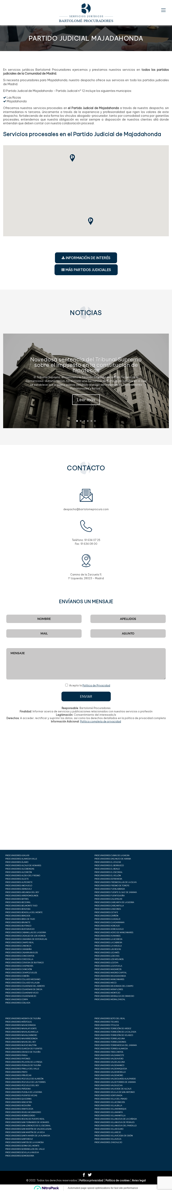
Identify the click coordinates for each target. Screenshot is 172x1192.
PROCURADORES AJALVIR (17, 855)
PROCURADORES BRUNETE (17, 922)
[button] (92, 222)
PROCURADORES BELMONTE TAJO (21, 905)
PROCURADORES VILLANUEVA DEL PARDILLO (115, 1125)
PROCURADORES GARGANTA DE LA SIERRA (114, 902)
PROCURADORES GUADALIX (107, 919)
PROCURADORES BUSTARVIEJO (19, 929)
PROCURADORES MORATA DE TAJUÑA (23, 1018)
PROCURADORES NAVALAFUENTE (21, 1028)
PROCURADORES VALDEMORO (108, 1075)
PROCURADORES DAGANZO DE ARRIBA (112, 859)
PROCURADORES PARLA (16, 1055)
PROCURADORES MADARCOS (107, 969)
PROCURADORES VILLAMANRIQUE (110, 1109)
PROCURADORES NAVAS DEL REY (20, 1042)
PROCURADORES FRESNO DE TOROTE (111, 885)
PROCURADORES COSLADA (17, 1003)
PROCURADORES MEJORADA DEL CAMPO (113, 986)
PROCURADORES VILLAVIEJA (107, 1139)
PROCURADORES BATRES (17, 899)
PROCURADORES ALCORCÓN (18, 872)
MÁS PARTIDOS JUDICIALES (88, 270)
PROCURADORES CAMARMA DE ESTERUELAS (26, 939)
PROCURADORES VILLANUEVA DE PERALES (114, 1122)
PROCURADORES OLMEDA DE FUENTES (23, 1048)
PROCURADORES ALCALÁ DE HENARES (23, 865)
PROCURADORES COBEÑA (17, 976)
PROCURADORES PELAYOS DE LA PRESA (23, 1062)
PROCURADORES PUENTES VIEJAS (21, 1095)
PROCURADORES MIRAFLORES (108, 989)
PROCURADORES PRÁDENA (18, 1089)
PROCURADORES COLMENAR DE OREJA (23, 989)
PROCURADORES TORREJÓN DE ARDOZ (112, 1028)
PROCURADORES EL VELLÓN (107, 875)
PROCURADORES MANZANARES (109, 979)
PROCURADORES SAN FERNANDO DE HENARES (27, 1122)
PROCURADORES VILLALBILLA (108, 1105)
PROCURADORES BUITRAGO (18, 926)
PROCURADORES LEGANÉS (106, 952)
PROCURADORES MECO (105, 982)
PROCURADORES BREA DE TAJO (20, 919)
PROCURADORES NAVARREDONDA (21, 1038)
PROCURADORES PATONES (17, 1058)
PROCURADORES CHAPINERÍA (19, 966)
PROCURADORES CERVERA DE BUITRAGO (24, 962)
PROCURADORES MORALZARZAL (109, 999)
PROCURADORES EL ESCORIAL (108, 872)
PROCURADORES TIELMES (106, 1022)
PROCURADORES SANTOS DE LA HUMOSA (24, 1142)
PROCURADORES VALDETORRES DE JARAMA (115, 1082)
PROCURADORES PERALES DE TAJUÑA (23, 1065)
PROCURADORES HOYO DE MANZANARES (113, 932)
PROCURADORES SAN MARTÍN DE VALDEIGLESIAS (28, 1129)
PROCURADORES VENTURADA (108, 1095)
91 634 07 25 (92, 540)
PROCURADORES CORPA (16, 999)
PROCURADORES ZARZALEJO (108, 1142)
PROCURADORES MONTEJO (107, 993)
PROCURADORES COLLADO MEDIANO (22, 979)
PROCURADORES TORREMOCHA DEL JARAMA (115, 1045)
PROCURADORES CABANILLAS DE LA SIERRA (25, 932)
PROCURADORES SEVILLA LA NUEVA (22, 1152)
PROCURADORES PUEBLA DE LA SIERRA (23, 1092)
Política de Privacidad (96, 685)
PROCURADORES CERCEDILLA (19, 959)
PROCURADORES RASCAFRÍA (18, 1102)
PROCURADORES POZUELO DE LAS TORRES (25, 1082)
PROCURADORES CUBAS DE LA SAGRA (111, 855)
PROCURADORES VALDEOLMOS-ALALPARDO (115, 1079)
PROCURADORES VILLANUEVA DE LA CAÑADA (115, 1119)
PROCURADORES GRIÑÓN (106, 916)
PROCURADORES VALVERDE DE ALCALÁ (112, 1089)
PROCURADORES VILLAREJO (107, 1132)
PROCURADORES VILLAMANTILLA (109, 1115)
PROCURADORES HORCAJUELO (109, 929)
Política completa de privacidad (100, 721)
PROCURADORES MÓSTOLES (18, 1022)
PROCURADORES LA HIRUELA (108, 946)
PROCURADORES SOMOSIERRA (19, 1156)
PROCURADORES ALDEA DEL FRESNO (22, 875)
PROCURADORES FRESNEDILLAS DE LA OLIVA (115, 882)
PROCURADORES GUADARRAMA (109, 922)
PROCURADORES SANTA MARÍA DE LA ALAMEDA (27, 1135)
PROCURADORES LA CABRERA (108, 942)
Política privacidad (91, 1180)
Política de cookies (118, 1180)
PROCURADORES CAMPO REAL (19, 942)
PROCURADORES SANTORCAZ (19, 1139)
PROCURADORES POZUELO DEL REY (22, 1085)
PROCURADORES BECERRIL (18, 902)
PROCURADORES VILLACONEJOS (109, 1102)
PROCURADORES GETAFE (106, 912)
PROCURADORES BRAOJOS (17, 916)
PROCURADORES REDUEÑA (18, 1105)
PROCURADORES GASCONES (107, 909)
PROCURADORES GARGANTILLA (109, 905)
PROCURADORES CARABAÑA (18, 949)
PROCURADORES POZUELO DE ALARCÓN (24, 1079)
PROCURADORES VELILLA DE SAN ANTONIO (114, 1092)
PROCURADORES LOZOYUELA (108, 966)
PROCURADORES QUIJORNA (18, 1099)
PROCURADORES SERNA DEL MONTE (22, 1145)
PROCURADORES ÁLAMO (16, 862)
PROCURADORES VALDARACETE (109, 1055)
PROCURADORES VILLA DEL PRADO (110, 1099)
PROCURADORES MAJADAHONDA (110, 976)
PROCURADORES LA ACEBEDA (108, 939)
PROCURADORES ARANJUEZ (18, 889)
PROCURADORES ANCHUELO (18, 885)
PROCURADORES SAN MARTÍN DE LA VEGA (25, 1132)
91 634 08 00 (89, 543)
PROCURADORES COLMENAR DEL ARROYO (25, 986)
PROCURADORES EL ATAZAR (107, 862)
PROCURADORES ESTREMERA (108, 879)
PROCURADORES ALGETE (17, 879)
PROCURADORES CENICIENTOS (19, 956)
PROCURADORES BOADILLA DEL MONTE (24, 912)
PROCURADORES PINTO (16, 1072)
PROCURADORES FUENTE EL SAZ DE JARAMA (115, 892)
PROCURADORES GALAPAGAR (108, 899)
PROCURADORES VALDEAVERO (108, 1058)
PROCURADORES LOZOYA (106, 962)
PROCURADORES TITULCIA (106, 1025)
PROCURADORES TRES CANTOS (108, 1052)
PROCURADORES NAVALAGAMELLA (21, 1032)
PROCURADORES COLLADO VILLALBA (22, 982)
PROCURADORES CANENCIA (18, 946)
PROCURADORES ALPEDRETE (19, 882)
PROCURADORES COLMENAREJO (20, 996)
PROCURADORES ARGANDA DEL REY (22, 892)
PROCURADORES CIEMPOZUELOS (21, 972)
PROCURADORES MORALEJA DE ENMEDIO (114, 996)
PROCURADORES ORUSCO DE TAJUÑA (22, 1052)
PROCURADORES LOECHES (106, 956)
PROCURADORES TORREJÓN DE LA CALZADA (115, 1032)
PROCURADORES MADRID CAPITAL (110, 972)
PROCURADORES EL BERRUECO (109, 865)
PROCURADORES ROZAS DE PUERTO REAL (24, 1119)
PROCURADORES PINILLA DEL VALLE (22, 1068)
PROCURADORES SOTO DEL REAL (109, 1018)
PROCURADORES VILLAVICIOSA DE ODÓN (113, 1135)
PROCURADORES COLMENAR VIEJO (21, 993)
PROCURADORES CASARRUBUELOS (21, 952)
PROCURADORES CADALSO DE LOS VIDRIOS (25, 936)
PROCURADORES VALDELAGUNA (109, 1062)
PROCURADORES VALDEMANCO (109, 1065)
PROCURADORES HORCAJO (107, 926)
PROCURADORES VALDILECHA (108, 1085)
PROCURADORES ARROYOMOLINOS (21, 895)
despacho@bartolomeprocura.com (86, 509)
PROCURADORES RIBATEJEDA (19, 1109)
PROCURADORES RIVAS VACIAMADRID (23, 1112)
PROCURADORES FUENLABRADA (109, 889)
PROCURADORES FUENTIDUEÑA (109, 895)
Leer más (86, 399)
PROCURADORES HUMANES (107, 936)
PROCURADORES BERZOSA (17, 909)
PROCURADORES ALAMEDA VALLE (21, 859)
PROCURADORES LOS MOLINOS (109, 959)
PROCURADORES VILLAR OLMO (108, 1129)
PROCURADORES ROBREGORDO (20, 1115)
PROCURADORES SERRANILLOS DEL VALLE (25, 1149)
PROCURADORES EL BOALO (107, 869)
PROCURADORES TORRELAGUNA (109, 1038)
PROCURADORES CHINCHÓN (18, 969)
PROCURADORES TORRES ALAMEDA (111, 1048)
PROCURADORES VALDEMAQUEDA (110, 1068)
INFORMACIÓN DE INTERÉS (87, 258)
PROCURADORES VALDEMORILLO (110, 1072)
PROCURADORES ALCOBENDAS (19, 869)
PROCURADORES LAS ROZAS (107, 949)
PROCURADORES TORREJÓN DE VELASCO (113, 1035)
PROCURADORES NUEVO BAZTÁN (20, 1045)
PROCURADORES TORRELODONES (110, 1042)
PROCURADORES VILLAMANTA (108, 1112)
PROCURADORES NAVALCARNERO (21, 1035)
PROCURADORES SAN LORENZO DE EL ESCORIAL (28, 1125)
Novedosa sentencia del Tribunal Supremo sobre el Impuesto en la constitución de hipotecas (86, 365)
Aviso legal (139, 1180)
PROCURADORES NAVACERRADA (20, 1025)
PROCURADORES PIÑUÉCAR (18, 1075)
